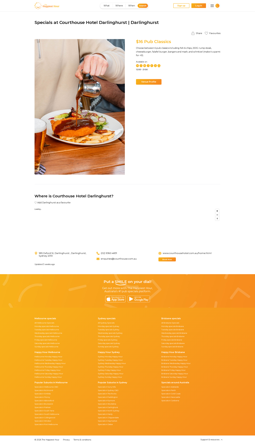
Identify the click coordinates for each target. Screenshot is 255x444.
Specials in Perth (168, 390)
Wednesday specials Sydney (110, 333)
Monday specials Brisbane (172, 326)
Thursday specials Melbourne (47, 336)
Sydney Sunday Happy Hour (110, 377)
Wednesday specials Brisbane (174, 333)
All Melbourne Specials (44, 323)
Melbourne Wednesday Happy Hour (50, 363)
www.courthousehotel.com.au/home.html (187, 253)
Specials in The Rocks (107, 394)
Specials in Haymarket (107, 421)
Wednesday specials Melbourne (48, 333)
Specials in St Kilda (43, 394)
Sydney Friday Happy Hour (109, 370)
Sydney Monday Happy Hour (110, 356)
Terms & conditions (82, 440)
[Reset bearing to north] (217, 219)
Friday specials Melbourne (46, 340)
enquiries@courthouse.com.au (119, 258)
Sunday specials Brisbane (172, 347)
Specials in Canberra (170, 400)
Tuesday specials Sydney (108, 330)
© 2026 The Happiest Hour (47, 440)
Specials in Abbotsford (44, 400)
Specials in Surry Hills (107, 387)
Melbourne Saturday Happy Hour (49, 374)
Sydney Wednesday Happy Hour (112, 363)
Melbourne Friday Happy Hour (48, 370)
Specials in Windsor (43, 421)
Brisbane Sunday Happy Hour (174, 377)
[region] (127, 228)
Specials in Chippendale (108, 417)
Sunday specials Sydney (108, 347)
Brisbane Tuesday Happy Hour (174, 360)
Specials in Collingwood (45, 417)
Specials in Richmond (44, 390)
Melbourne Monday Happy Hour (48, 356)
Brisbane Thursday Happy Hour (174, 367)
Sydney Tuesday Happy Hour (110, 360)
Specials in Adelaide (170, 387)
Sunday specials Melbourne (46, 347)
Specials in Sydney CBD (108, 390)
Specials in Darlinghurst (108, 407)
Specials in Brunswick (44, 404)
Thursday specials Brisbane (172, 336)
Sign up (181, 5)
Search (142, 6)
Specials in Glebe (105, 424)
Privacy (66, 440)
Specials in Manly (105, 414)
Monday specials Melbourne (47, 326)
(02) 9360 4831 (109, 253)
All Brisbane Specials (170, 323)
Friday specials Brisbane (171, 340)
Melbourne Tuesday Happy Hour (48, 360)
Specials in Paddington (108, 397)
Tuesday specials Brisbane (172, 330)
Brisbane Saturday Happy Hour (174, 374)
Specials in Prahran (43, 407)
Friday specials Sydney (107, 340)
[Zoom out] (217, 215)
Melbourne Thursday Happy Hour (49, 367)
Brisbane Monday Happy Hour (174, 356)
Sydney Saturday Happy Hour (110, 374)
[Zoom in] (217, 211)
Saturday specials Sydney (109, 343)
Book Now (167, 259)
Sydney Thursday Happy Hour (110, 367)
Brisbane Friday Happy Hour (173, 370)
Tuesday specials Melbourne (47, 330)
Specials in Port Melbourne (46, 424)
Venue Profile (148, 82)
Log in (198, 5)
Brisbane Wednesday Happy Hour (176, 363)
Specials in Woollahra (107, 404)
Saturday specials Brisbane (173, 343)
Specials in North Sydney (108, 411)
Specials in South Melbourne (47, 414)
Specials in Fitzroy (42, 397)
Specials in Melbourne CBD (46, 387)
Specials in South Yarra (44, 411)
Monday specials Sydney (108, 326)
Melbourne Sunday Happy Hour (48, 377)
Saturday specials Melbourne (47, 343)
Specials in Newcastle (170, 397)
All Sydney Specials (106, 323)
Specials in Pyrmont (106, 400)
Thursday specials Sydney (109, 336)
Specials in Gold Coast (170, 394)
